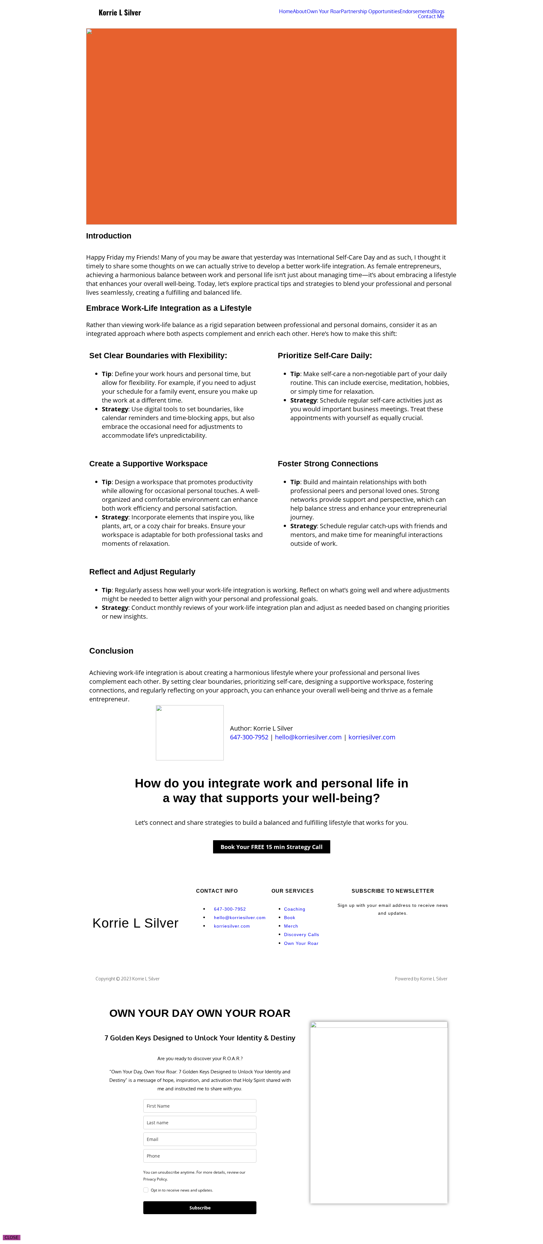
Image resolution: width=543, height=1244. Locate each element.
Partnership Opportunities (370, 11)
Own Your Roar (324, 11)
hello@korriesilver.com (308, 737)
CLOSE (12, 1237)
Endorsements (416, 11)
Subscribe (200, 1208)
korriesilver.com (372, 737)
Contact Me (431, 16)
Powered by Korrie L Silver (421, 978)
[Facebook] (207, 947)
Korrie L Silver (135, 923)
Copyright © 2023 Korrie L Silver (128, 978)
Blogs (438, 11)
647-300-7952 (249, 737)
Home (286, 11)
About (300, 11)
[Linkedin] (224, 947)
